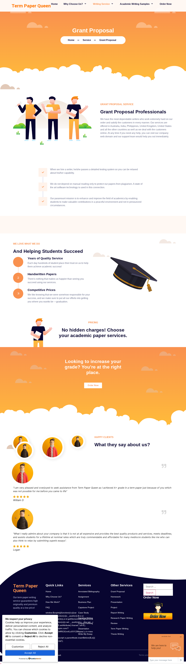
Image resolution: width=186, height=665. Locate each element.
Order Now (165, 4)
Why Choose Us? (73, 4)
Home (54, 4)
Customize (18, 646)
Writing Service (101, 4)
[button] (1, 663)
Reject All (43, 646)
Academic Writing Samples (135, 4)
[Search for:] (158, 587)
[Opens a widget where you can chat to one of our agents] (166, 648)
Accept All (30, 652)
